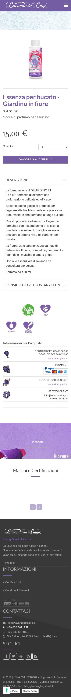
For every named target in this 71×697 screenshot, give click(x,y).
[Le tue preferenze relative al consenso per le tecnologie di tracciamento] (6, 690)
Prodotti (10, 562)
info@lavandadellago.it (21, 623)
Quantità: (8, 146)
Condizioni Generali (17, 590)
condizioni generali (58, 358)
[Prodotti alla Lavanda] (35, 5)
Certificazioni (13, 582)
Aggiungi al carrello (37, 159)
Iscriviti (37, 442)
